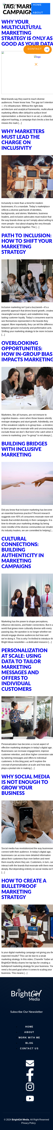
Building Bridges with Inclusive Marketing (24, 449)
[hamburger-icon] (47, 6)
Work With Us (36, 28)
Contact (35, 48)
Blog (37, 39)
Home (37, 4)
